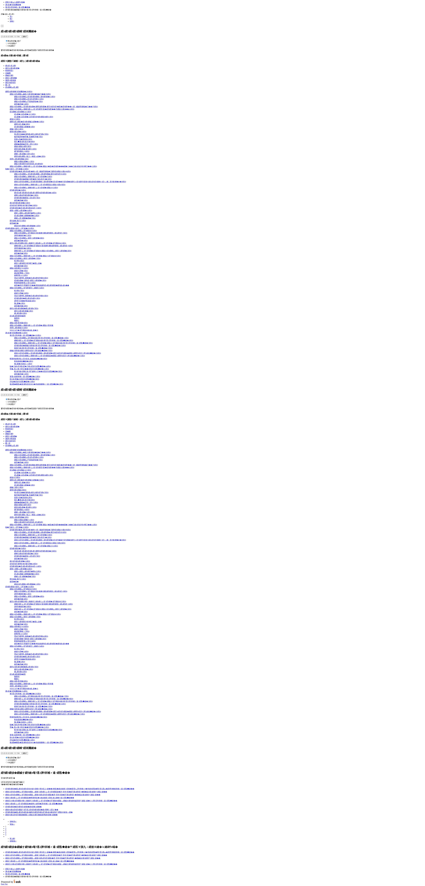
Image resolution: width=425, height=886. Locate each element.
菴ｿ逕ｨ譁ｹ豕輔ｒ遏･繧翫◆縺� (17, 7)
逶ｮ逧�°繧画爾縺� (13, 5)
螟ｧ (11, 19)
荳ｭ (11, 16)
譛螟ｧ (12, 21)
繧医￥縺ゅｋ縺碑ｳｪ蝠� (15, 2)
